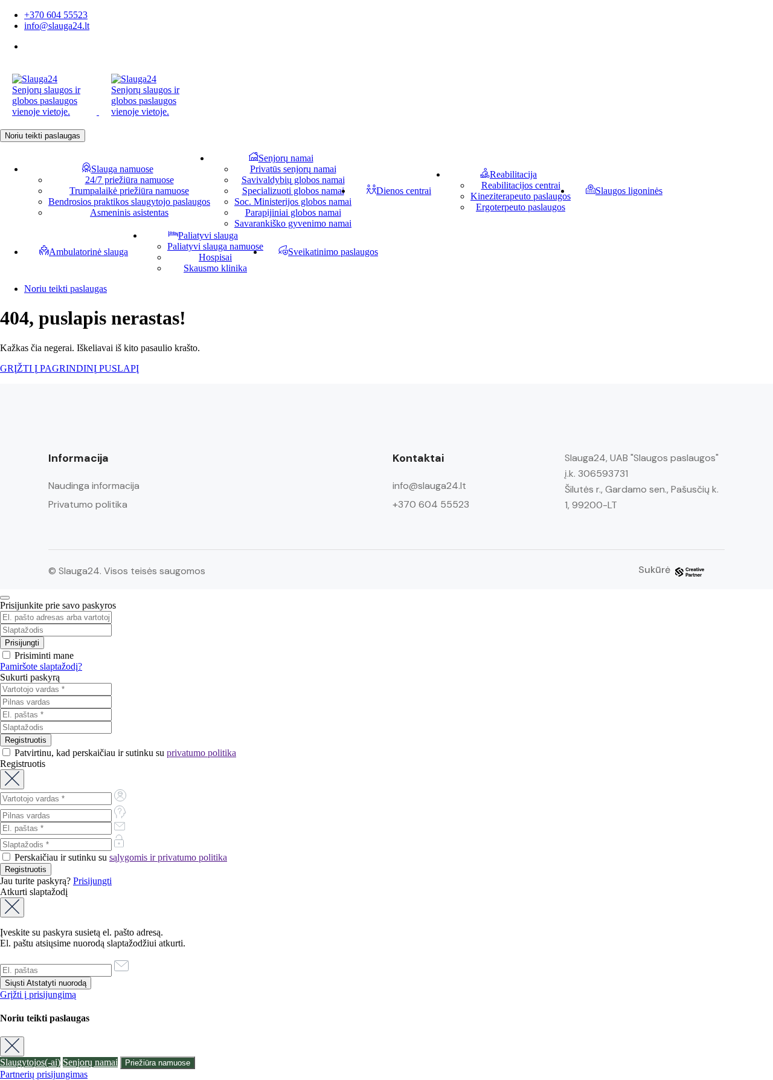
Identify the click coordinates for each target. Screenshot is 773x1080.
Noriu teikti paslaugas (42, 135)
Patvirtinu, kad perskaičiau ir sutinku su (124, 753)
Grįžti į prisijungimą (38, 994)
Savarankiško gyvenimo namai (292, 223)
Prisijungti (92, 881)
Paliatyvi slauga (208, 235)
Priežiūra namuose (157, 1062)
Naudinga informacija (94, 485)
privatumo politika (201, 753)
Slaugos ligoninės (628, 191)
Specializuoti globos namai (293, 191)
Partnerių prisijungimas (44, 1074)
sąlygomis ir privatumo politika (168, 857)
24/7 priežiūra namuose (129, 180)
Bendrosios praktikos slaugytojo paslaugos (129, 201)
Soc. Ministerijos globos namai (292, 201)
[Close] (5, 598)
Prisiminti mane (43, 655)
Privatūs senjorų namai (293, 169)
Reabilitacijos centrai (520, 185)
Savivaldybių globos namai (293, 180)
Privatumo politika (87, 504)
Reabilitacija (513, 174)
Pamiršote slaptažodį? (41, 666)
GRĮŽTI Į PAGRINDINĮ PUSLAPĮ (69, 368)
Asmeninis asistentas (129, 212)
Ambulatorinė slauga (88, 252)
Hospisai (215, 257)
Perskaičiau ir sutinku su (119, 857)
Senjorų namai (285, 158)
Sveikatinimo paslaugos (333, 252)
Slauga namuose (122, 169)
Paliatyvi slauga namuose (215, 246)
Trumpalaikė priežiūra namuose (129, 191)
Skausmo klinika (215, 268)
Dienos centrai (403, 191)
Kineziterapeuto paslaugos (520, 196)
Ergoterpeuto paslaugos (520, 207)
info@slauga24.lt (56, 26)
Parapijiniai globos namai (293, 212)
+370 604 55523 (56, 15)
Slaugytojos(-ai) (30, 1062)
